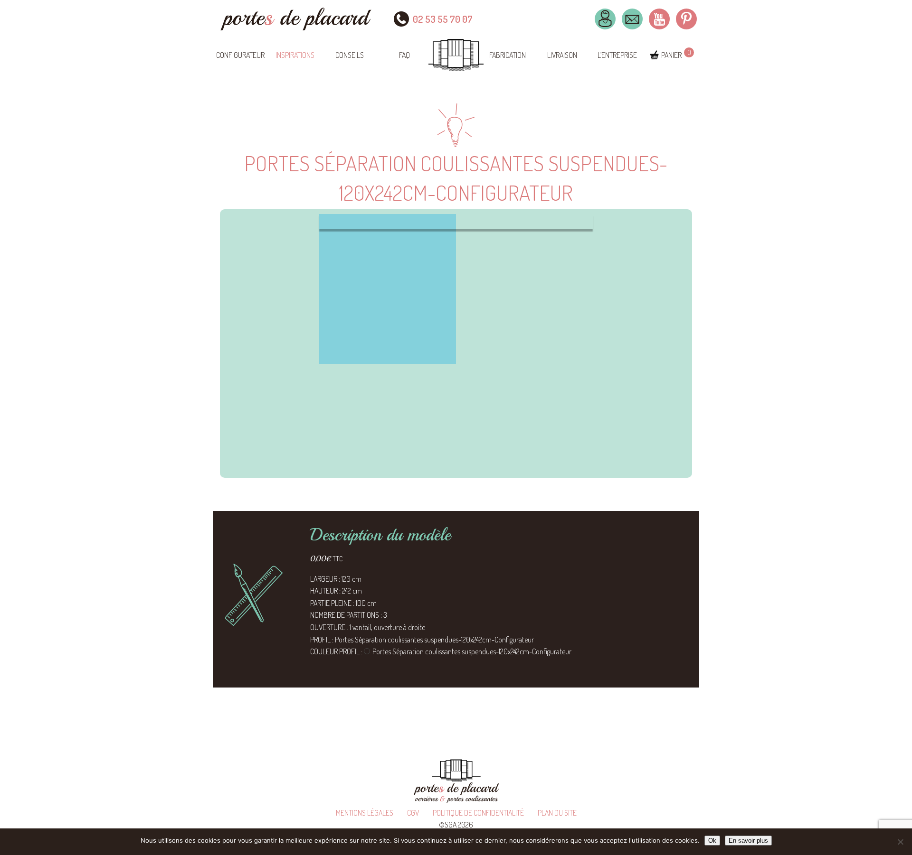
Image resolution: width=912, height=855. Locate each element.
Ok (712, 840)
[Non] (900, 841)
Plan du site (557, 813)
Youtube (659, 19)
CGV (413, 813)
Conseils (349, 55)
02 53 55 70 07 (443, 19)
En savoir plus (748, 840)
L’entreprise (617, 55)
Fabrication (507, 55)
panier (671, 55)
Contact (632, 19)
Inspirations (295, 55)
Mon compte (605, 19)
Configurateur (240, 55)
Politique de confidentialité (478, 813)
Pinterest (686, 19)
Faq (404, 55)
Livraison (562, 55)
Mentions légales (364, 813)
